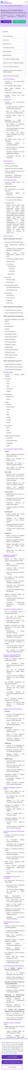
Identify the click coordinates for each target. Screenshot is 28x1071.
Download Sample (6, 21)
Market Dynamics (7, 43)
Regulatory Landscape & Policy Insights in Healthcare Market (12, 71)
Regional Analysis (7, 55)
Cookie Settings (12, 1067)
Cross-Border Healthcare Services (11, 66)
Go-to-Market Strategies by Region (11, 59)
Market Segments (7, 51)
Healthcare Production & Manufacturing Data (13, 62)
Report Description (20, 21)
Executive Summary (7, 36)
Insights (5, 5)
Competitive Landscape (8, 47)
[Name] (26, 2)
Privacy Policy (7, 1051)
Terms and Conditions (11, 1053)
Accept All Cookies (12, 1057)
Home (2, 5)
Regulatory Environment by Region (11, 75)
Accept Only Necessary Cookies (12, 1062)
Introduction (6, 40)
